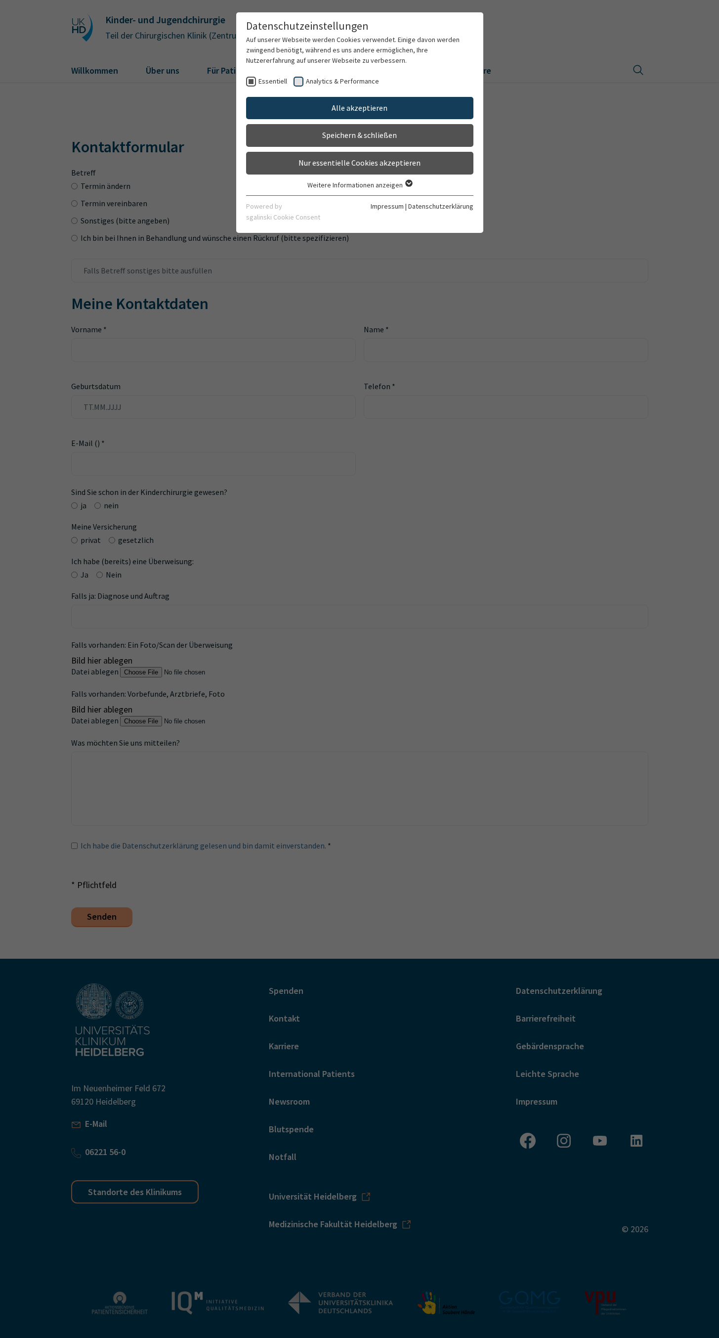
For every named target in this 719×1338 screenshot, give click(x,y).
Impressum (387, 206)
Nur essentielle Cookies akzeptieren (359, 163)
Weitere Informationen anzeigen (355, 184)
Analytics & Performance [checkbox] (342, 81)
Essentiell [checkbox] (272, 81)
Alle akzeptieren (359, 108)
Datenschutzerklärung (440, 206)
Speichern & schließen (359, 135)
